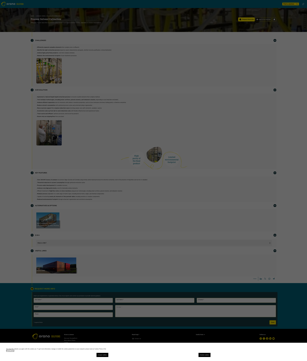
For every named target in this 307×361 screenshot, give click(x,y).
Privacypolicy (10, 351)
